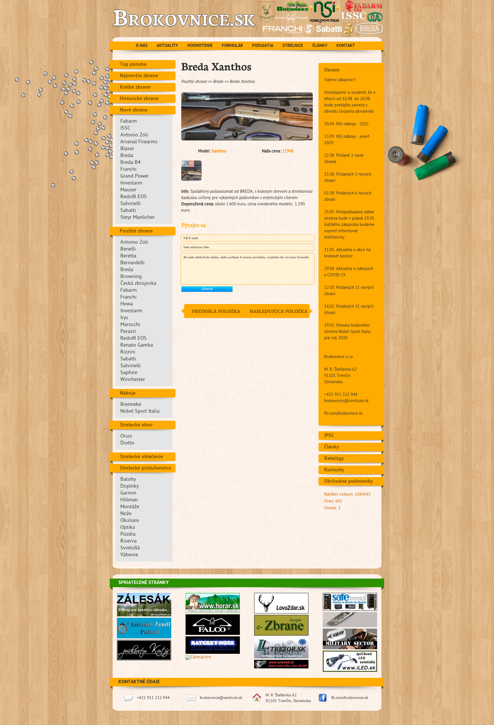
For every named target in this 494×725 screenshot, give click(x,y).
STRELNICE (292, 46)
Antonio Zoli (134, 135)
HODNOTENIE (200, 46)
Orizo (126, 437)
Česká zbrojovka (138, 284)
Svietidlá (130, 548)
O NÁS (142, 46)
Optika (127, 528)
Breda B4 (130, 163)
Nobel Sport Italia (140, 412)
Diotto (127, 443)
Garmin (128, 493)
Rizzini (127, 352)
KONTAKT (345, 46)
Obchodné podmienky (348, 481)
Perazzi (128, 332)
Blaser (127, 149)
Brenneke (130, 405)
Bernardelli (132, 263)
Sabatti (128, 211)
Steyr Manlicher (137, 218)
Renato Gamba (136, 346)
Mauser (128, 190)
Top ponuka (133, 64)
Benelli (128, 250)
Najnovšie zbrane (139, 76)
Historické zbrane (139, 99)
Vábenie (129, 555)
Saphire (128, 373)
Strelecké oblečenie (141, 457)
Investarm (131, 183)
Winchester (132, 380)
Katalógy (334, 459)
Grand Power (134, 177)
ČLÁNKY (319, 46)
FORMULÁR (232, 46)
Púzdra (128, 535)
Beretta (128, 256)
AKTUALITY (167, 46)
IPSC (329, 436)
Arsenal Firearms (139, 142)
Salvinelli (130, 204)
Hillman (129, 500)
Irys (124, 318)
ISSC (125, 129)
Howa (126, 304)
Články (331, 447)
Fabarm (128, 122)
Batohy (128, 480)
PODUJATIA (262, 46)
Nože (126, 514)
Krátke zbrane (135, 87)
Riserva (128, 542)
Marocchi (130, 325)
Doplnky (129, 487)
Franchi (128, 170)
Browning (131, 277)
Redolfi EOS (133, 197)
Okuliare (129, 521)
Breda (126, 156)
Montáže (129, 507)
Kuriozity (334, 470)
